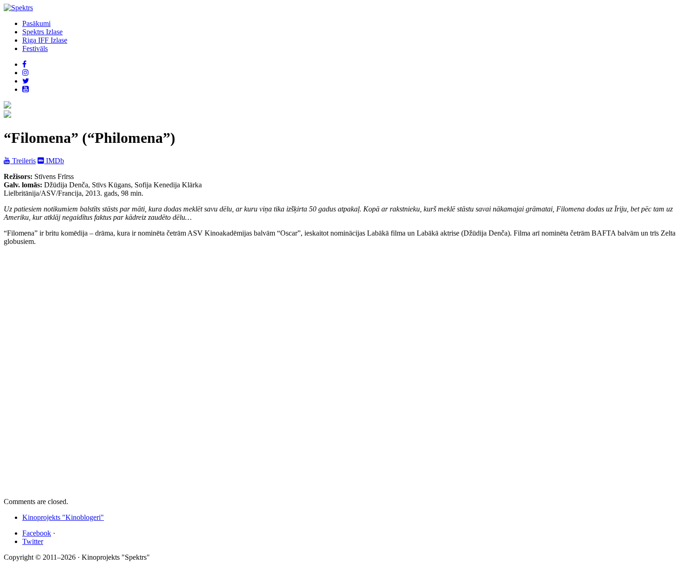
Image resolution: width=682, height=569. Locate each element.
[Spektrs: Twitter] (25, 81)
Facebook (36, 533)
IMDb (54, 161)
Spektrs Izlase (42, 32)
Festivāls (35, 48)
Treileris (23, 161)
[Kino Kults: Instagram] (25, 73)
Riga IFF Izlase (44, 40)
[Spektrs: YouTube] (25, 89)
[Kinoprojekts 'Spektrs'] (7, 115)
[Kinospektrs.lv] (18, 8)
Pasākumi (36, 23)
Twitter (32, 541)
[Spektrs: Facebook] (24, 64)
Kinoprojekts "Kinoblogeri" (63, 517)
